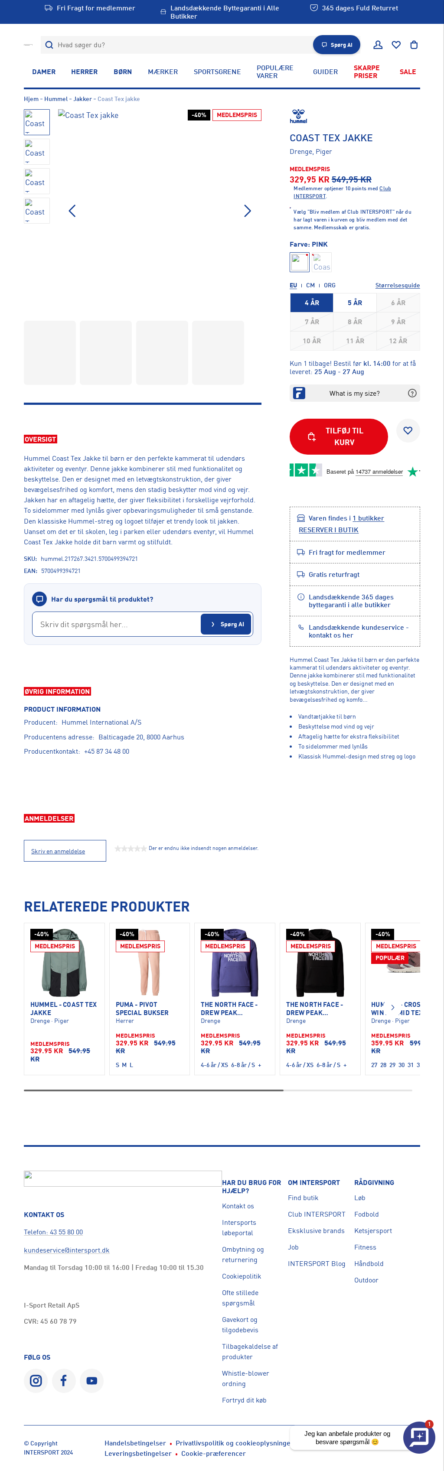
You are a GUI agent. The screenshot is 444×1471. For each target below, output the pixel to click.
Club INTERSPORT (317, 1214)
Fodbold (366, 1214)
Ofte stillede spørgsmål (240, 1297)
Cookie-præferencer (213, 1453)
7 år (312, 321)
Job (293, 1247)
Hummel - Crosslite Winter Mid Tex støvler (405, 1009)
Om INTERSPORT (314, 1182)
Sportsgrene (217, 71)
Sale (408, 71)
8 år (355, 321)
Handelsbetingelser (135, 1442)
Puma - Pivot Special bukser (142, 1008)
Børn (123, 71)
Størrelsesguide (397, 285)
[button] (247, 211)
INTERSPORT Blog (317, 1263)
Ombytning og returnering (243, 1254)
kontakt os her (331, 635)
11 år (355, 340)
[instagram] (36, 1381)
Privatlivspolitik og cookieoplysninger (235, 1442)
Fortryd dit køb (244, 1400)
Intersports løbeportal (239, 1227)
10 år (312, 340)
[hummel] (355, 116)
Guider (325, 71)
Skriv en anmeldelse (58, 851)
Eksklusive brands (316, 1230)
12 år (398, 340)
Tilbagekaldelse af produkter (250, 1351)
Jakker (82, 98)
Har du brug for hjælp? (251, 1186)
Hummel (56, 98)
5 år (355, 302)
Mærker (163, 71)
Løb (360, 1197)
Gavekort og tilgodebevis (240, 1324)
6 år (398, 302)
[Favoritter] (396, 45)
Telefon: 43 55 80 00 (53, 1231)
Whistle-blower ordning (245, 1378)
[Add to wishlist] (408, 431)
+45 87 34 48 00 (106, 751)
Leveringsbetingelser (138, 1453)
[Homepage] (28, 44)
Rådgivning (374, 1182)
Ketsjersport (373, 1230)
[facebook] (64, 1381)
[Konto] (378, 45)
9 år (398, 321)
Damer (44, 71)
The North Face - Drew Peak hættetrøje (229, 1009)
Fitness (365, 1247)
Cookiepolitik (241, 1276)
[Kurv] (414, 45)
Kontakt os (238, 1205)
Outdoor (366, 1280)
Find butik (303, 1197)
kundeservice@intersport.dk (67, 1250)
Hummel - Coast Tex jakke (63, 1008)
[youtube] (92, 1381)
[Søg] (50, 45)
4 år (312, 302)
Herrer (84, 71)
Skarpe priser (367, 71)
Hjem (31, 98)
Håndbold (369, 1263)
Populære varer (275, 71)
